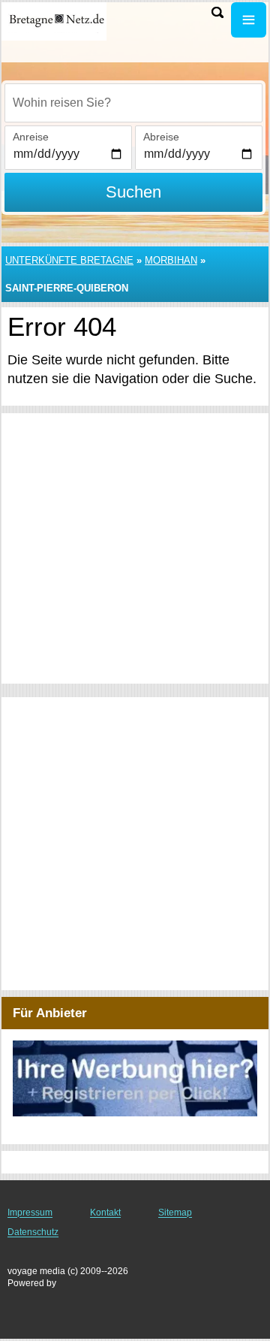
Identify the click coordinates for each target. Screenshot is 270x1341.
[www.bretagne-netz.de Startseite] (56, 21)
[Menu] (248, 20)
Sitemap (175, 1212)
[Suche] (218, 12)
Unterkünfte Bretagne (69, 260)
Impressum (30, 1212)
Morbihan (171, 260)
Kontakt (105, 1212)
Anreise (31, 137)
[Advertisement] (135, 548)
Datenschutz (33, 1232)
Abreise (161, 137)
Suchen (133, 192)
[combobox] (133, 103)
